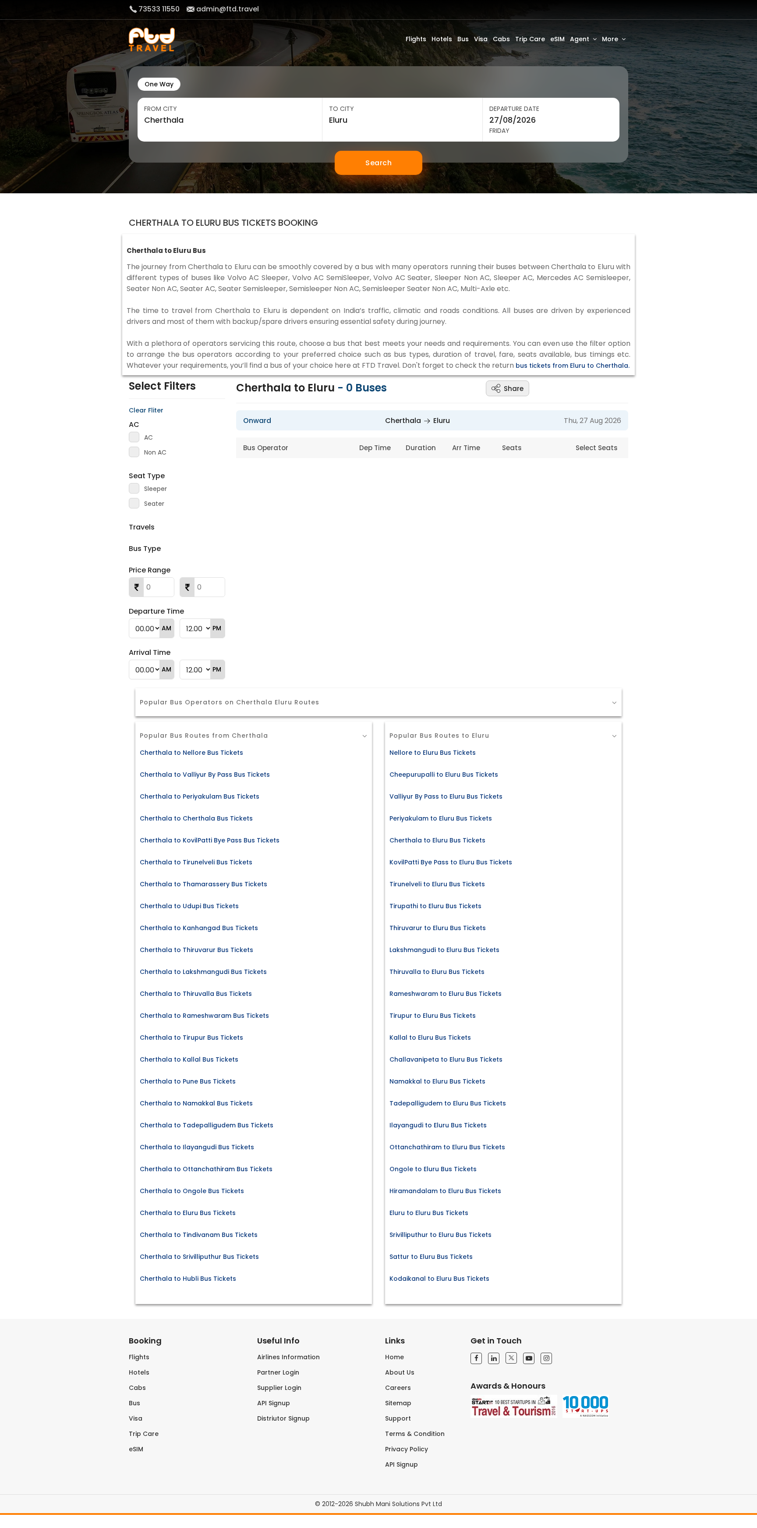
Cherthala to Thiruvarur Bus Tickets (196, 949)
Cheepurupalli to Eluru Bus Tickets (443, 774)
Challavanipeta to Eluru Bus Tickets (445, 1059)
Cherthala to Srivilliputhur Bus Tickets (199, 1256)
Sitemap (398, 1403)
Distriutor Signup (283, 1418)
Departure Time (156, 611)
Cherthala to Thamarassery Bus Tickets (203, 884)
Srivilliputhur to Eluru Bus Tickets (440, 1234)
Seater (154, 503)
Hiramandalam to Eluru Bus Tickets (445, 1191)
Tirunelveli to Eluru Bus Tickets (437, 884)
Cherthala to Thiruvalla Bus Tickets (196, 993)
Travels (142, 527)
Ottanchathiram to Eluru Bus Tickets (447, 1147)
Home (394, 1357)
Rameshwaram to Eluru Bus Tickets (445, 993)
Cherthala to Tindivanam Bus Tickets (199, 1234)
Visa (481, 39)
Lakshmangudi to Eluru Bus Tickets (444, 949)
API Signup (273, 1403)
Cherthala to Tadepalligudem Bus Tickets (206, 1125)
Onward (257, 421)
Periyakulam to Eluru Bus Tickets (440, 818)
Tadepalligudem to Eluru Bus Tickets (447, 1103)
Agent (579, 39)
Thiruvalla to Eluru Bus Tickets (437, 971)
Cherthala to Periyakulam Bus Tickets (199, 796)
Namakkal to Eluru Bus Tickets (437, 1081)
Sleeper (155, 488)
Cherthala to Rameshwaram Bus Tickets (204, 1015)
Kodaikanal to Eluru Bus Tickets (439, 1278)
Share (514, 388)
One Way (159, 84)
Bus (463, 39)
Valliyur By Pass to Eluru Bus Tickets (445, 796)
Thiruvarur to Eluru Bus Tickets (437, 928)
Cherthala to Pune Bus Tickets (188, 1081)
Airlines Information (288, 1357)
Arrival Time (149, 652)
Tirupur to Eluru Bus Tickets (432, 1015)
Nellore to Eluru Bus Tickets (432, 752)
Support (398, 1418)
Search (378, 163)
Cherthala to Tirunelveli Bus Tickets (196, 862)
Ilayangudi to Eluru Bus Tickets (438, 1125)
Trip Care (530, 39)
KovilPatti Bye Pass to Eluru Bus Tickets (450, 862)
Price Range (149, 570)
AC (134, 424)
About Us (399, 1372)
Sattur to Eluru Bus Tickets (431, 1256)
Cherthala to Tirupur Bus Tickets (191, 1037)
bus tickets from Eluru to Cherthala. (573, 365)
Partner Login (278, 1372)
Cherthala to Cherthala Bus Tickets (196, 818)
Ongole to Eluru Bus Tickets (433, 1169)
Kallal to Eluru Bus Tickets (430, 1037)
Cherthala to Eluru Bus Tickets (188, 1212)
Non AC (155, 452)
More (610, 39)
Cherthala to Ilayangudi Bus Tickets (197, 1147)
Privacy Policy (406, 1449)
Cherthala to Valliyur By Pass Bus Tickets (205, 774)
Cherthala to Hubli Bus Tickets (188, 1278)
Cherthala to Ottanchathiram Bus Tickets (206, 1169)
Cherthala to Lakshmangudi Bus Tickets (203, 971)
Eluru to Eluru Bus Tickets (428, 1212)
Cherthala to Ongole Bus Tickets (192, 1191)
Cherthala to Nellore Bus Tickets (191, 752)
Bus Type (145, 549)
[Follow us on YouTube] (528, 1358)
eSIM (557, 39)
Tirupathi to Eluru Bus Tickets (435, 906)
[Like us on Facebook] (476, 1358)
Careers (398, 1387)
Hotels (442, 39)
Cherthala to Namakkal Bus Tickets (196, 1103)
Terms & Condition (415, 1433)
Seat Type (147, 476)
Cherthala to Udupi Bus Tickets (189, 906)
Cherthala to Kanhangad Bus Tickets (199, 928)
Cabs (501, 39)
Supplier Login (279, 1387)
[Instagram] (546, 1358)
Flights (416, 39)
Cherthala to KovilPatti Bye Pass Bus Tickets (209, 840)
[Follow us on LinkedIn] (493, 1358)
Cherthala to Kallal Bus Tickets (189, 1059)
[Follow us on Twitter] (511, 1358)
